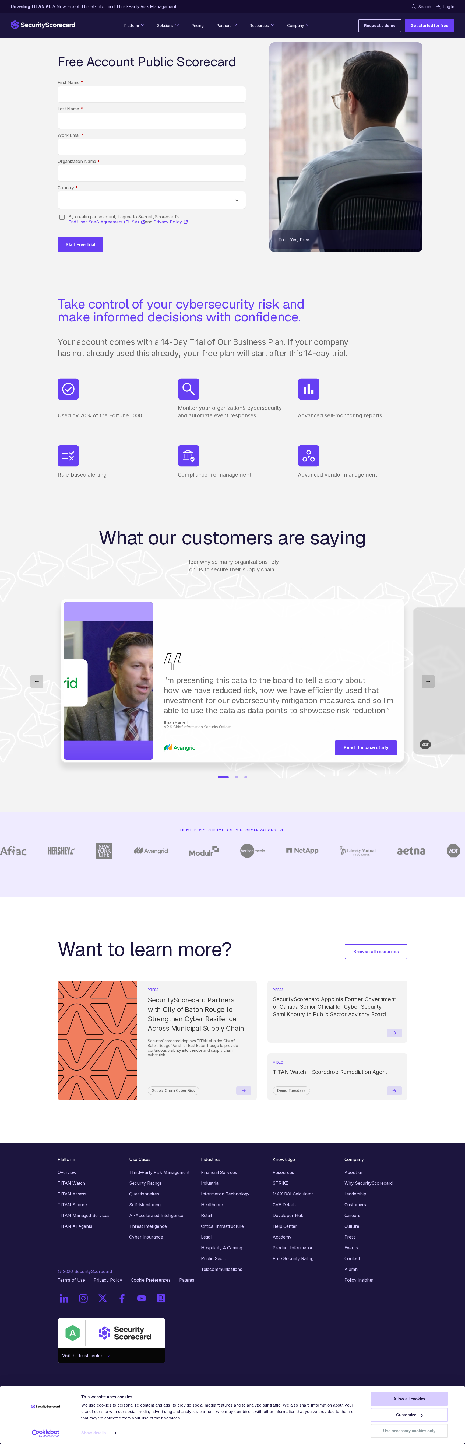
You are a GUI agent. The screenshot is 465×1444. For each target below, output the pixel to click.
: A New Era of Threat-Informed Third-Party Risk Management (93, 6)
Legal (206, 1237)
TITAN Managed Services (83, 1215)
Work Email (71, 135)
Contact (352, 1258)
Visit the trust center (84, 1355)
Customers (355, 1204)
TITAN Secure (72, 1204)
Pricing (198, 25)
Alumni (351, 1269)
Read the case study (366, 747)
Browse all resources (376, 951)
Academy (282, 1237)
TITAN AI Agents (75, 1226)
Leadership (355, 1194)
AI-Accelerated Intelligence (156, 1215)
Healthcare (212, 1204)
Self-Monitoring (145, 1204)
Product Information (293, 1247)
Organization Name (79, 161)
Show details (93, 1433)
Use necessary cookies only (409, 1430)
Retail (206, 1215)
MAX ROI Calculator (293, 1194)
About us (353, 1172)
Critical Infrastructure (222, 1226)
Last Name (70, 108)
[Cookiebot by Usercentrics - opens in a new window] (45, 1433)
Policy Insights (358, 1280)
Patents (186, 1280)
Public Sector (214, 1258)
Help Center (285, 1226)
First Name (70, 82)
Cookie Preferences (151, 1280)
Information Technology (225, 1194)
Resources (283, 1172)
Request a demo (380, 25)
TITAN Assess (72, 1194)
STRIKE (280, 1183)
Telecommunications (221, 1269)
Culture (351, 1226)
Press (350, 1237)
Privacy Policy (167, 222)
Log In (448, 6)
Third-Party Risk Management (159, 1172)
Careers (352, 1215)
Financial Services (219, 1172)
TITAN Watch (71, 1183)
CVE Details (284, 1204)
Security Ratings (145, 1183)
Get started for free (429, 25)
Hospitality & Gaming (221, 1247)
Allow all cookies (409, 1399)
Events (351, 1247)
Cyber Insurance (146, 1237)
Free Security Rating (293, 1258)
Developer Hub (288, 1215)
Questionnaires (144, 1194)
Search (424, 6)
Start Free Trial (80, 244)
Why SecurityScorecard (368, 1183)
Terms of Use (71, 1280)
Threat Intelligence (148, 1226)
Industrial (210, 1183)
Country (68, 187)
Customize (406, 1414)
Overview (67, 1172)
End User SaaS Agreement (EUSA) (103, 222)
